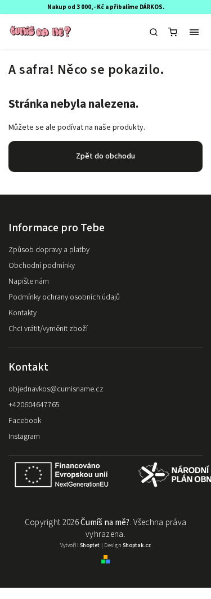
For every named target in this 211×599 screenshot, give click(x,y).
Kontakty (22, 313)
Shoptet (90, 545)
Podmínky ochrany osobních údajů (64, 297)
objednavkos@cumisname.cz (56, 389)
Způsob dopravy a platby (48, 250)
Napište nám (28, 281)
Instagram (24, 436)
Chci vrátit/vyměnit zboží (48, 328)
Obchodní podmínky (41, 265)
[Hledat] (153, 32)
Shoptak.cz (137, 545)
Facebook (24, 420)
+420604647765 (34, 405)
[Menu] (194, 32)
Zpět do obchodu (105, 156)
